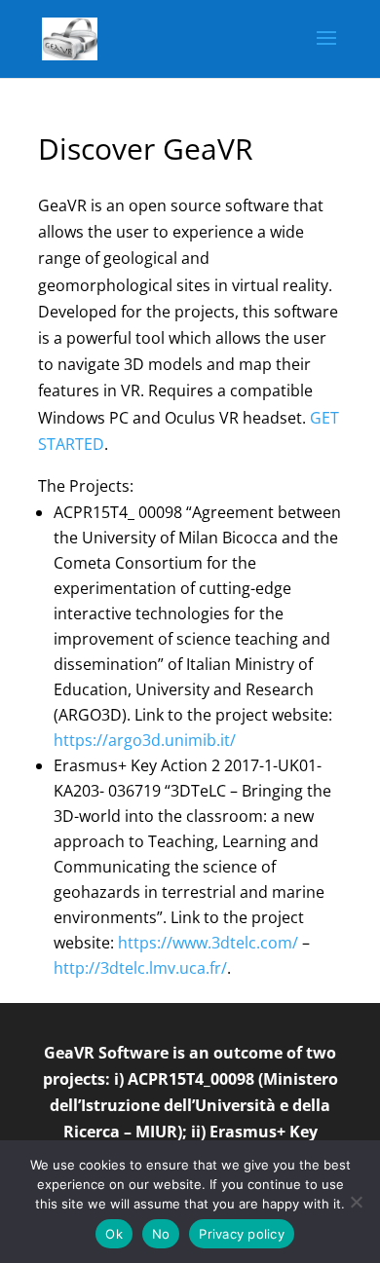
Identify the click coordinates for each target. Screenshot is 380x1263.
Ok (114, 1234)
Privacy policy (242, 1234)
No (161, 1234)
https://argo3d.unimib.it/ (145, 740)
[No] (355, 1201)
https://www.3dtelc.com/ (208, 942)
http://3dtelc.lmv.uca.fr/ (140, 968)
